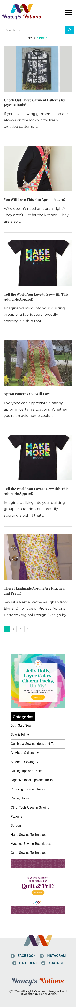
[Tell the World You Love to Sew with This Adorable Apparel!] (38, 263)
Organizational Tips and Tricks (32, 780)
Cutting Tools (20, 798)
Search (69, 30)
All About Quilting (23, 752)
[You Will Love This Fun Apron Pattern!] (38, 168)
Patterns (16, 816)
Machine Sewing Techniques (31, 843)
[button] (68, 12)
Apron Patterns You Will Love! (27, 394)
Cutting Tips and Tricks (26, 771)
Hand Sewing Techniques (28, 834)
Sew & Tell (18, 734)
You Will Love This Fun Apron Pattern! (34, 199)
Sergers (16, 825)
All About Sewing (22, 762)
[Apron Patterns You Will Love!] (38, 363)
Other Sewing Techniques (28, 852)
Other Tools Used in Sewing (30, 807)
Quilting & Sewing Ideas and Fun (33, 743)
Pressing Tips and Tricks (28, 789)
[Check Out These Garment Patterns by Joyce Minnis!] (38, 69)
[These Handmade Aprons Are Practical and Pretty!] (38, 557)
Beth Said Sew (21, 725)
